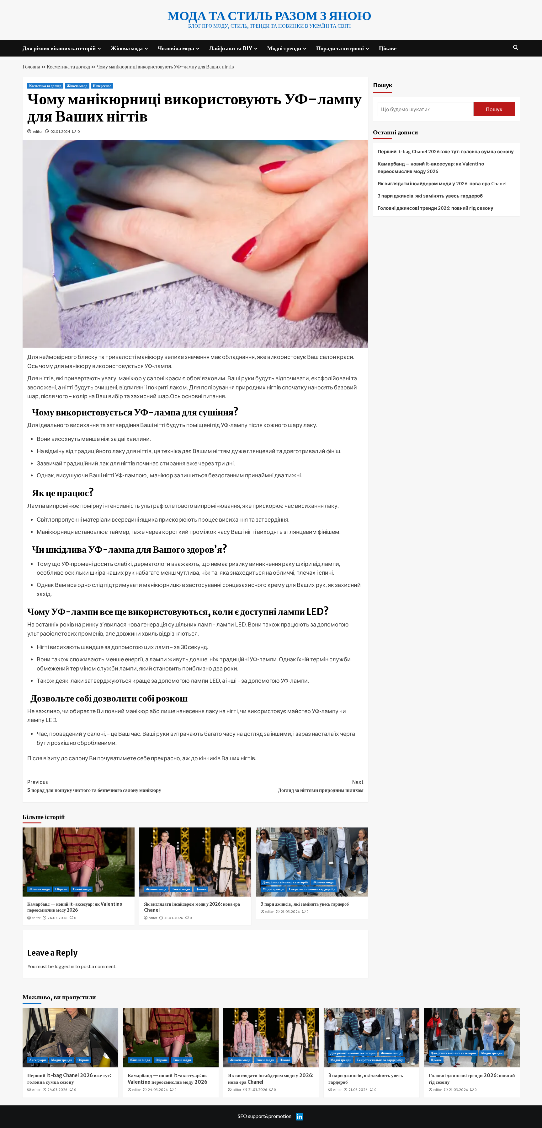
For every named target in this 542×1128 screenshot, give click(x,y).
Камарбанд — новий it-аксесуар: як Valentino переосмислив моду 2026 (74, 907)
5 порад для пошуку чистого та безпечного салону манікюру (94, 786)
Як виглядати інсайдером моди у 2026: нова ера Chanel (442, 183)
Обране (61, 889)
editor (38, 131)
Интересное (102, 86)
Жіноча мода (127, 48)
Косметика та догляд (68, 66)
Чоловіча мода (176, 48)
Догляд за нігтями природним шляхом (321, 786)
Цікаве (387, 48)
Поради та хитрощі (340, 48)
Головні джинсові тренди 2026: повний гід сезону (435, 208)
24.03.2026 (57, 918)
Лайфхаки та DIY (230, 48)
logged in (64, 966)
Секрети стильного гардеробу (312, 889)
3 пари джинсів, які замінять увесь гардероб (305, 904)
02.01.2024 (60, 131)
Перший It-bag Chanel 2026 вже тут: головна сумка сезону (446, 151)
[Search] (516, 47)
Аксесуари (37, 1060)
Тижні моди (81, 889)
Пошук (382, 85)
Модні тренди (284, 48)
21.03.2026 (173, 918)
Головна (31, 66)
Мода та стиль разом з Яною (269, 16)
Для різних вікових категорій (59, 48)
